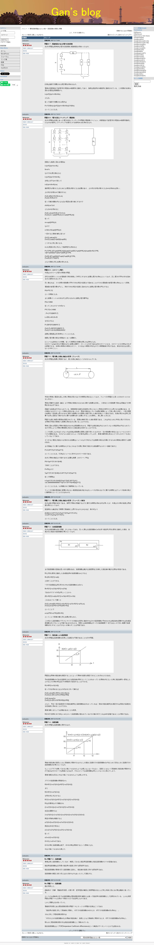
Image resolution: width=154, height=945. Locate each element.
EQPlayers (137, 32)
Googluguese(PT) (140, 53)
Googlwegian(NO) (140, 72)
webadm (25, 41)
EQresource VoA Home (142, 36)
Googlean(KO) (139, 39)
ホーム (3, 51)
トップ (130, 933)
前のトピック (112, 35)
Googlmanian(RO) (140, 70)
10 (75, 33)
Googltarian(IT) (139, 57)
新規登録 (3, 45)
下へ (130, 35)
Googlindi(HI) (138, 51)
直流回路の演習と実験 (55, 29)
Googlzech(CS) (139, 65)
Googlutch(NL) (139, 55)
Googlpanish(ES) (139, 58)
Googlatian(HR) (139, 63)
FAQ (2, 65)
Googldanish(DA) (140, 76)
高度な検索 (137, 86)
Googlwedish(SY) (140, 62)
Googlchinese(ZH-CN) (141, 41)
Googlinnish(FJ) (139, 60)
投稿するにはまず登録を (124, 31)
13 (82, 33)
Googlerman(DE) (139, 48)
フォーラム (5, 57)
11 (77, 33)
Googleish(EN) (139, 37)
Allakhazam (138, 34)
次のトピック (123, 35)
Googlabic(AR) (139, 50)
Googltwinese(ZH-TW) (141, 43)
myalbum (4, 68)
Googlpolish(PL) (139, 69)
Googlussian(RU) (140, 44)
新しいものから (37, 35)
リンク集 (4, 59)
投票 (2, 62)
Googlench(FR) (139, 46)
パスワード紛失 (5, 42)
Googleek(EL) (138, 74)
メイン (24, 29)
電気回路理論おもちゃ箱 (38, 29)
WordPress (5, 54)
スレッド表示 (26, 35)
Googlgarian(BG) (139, 67)
